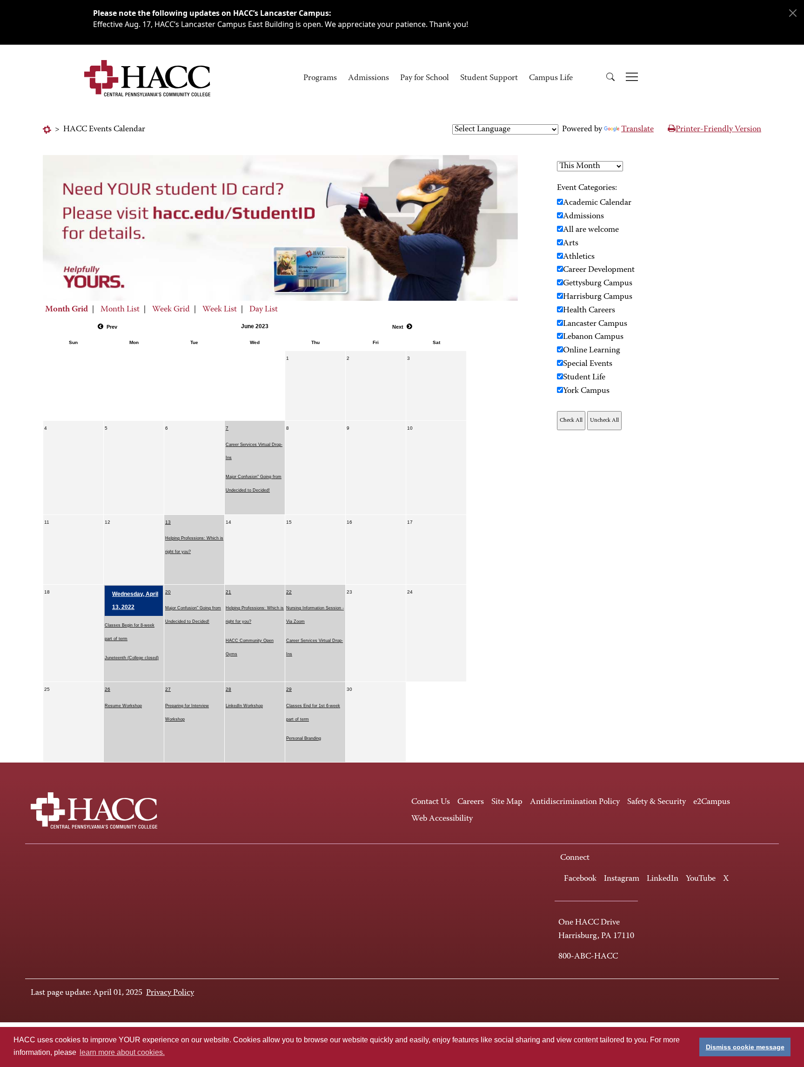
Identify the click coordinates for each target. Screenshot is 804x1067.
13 (168, 522)
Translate (637, 129)
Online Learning (591, 350)
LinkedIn (662, 879)
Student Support (489, 78)
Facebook (580, 879)
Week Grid (171, 309)
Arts (570, 243)
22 (289, 591)
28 (228, 689)
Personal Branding (303, 738)
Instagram (621, 879)
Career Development (599, 270)
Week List (219, 309)
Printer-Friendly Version (718, 129)
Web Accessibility (442, 819)
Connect (575, 858)
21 (228, 591)
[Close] (793, 13)
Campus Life (551, 78)
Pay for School (424, 78)
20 (168, 591)
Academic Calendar (597, 203)
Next (397, 327)
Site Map (507, 802)
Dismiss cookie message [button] (745, 1047)
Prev (112, 327)
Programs (320, 78)
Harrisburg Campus (597, 297)
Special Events (587, 364)
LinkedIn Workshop (244, 705)
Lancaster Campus (595, 324)
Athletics (579, 257)
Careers (470, 802)
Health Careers (589, 310)
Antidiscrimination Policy (575, 802)
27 (168, 689)
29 (289, 689)
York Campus (586, 391)
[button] (610, 78)
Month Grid (66, 309)
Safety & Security (656, 802)
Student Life (584, 377)
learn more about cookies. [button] (122, 1052)
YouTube (701, 879)
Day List (263, 309)
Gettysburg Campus (597, 283)
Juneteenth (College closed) (132, 657)
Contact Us (430, 802)
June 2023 (254, 326)
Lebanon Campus (593, 337)
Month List (120, 309)
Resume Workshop (123, 705)
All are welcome (591, 230)
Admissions (368, 78)
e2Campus (711, 802)
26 (107, 689)
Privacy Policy (170, 993)
